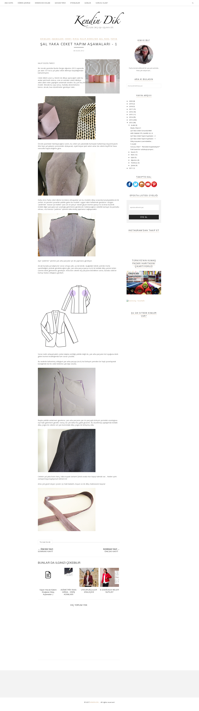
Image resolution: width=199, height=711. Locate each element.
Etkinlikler (75, 3)
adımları (45, 39)
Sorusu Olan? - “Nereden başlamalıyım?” (145, 147)
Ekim (133, 155)
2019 (131, 104)
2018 (131, 106)
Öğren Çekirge (24, 3)
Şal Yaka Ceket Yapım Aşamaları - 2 (142, 136)
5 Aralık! (133, 144)
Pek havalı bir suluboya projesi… (142, 149)
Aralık (133, 125)
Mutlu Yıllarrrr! (135, 128)
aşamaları (58, 39)
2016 (131, 112)
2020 (131, 101)
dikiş (76, 39)
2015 (131, 115)
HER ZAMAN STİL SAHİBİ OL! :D (141, 133)
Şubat (133, 165)
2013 (131, 120)
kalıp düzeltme (89, 39)
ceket (68, 39)
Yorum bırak (45, 542)
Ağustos (134, 160)
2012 (131, 123)
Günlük (88, 3)
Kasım (133, 152)
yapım (114, 39)
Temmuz (134, 163)
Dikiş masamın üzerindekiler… (141, 141)
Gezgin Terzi (60, 3)
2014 (131, 117)
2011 (131, 168)
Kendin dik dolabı (42, 3)
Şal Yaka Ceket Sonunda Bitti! (141, 131)
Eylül (133, 157)
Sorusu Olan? (102, 3)
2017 (131, 109)
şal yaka (104, 39)
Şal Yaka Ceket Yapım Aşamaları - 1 (142, 139)
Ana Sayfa (9, 3)
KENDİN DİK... (95, 702)
